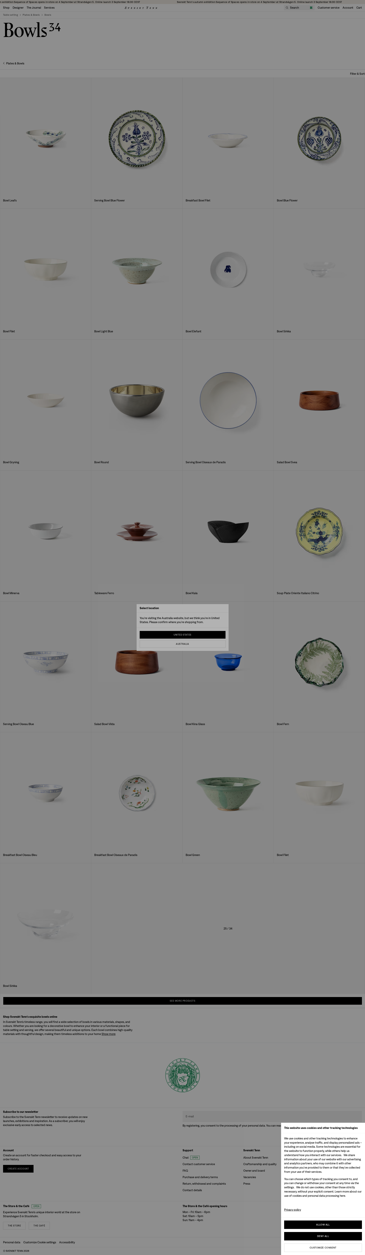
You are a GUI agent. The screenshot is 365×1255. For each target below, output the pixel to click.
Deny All (323, 1236)
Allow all (323, 1224)
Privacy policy (292, 1209)
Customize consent (323, 1247)
